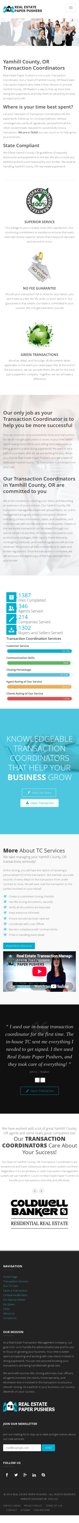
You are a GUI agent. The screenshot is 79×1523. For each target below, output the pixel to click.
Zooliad (53, 1498)
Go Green (9, 1304)
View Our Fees (41, 793)
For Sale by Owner (14, 1300)
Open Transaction (42, 803)
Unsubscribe (41, 1510)
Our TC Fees (10, 1286)
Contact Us (9, 1318)
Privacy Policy (33, 1505)
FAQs (6, 1309)
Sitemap (26, 1510)
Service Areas (12, 1505)
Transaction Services (15, 1281)
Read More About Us (19, 946)
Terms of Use (54, 1505)
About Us (9, 1313)
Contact (11, 1510)
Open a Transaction (15, 1290)
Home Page (10, 1277)
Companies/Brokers (15, 1295)
